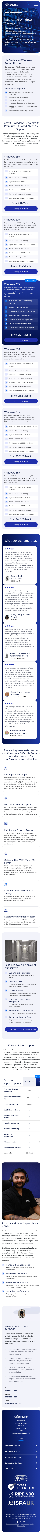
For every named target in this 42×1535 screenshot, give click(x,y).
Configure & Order (21, 209)
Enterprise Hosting (12, 1451)
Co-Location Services (13, 1463)
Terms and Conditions (12, 1524)
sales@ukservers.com (13, 1403)
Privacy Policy (21, 1526)
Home (7, 12)
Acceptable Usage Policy (27, 1524)
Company (9, 1469)
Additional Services (13, 1457)
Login (29, 4)
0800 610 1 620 (11, 1390)
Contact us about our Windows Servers (21, 1029)
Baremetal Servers (16, 12)
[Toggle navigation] (38, 4)
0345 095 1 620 (11, 1397)
